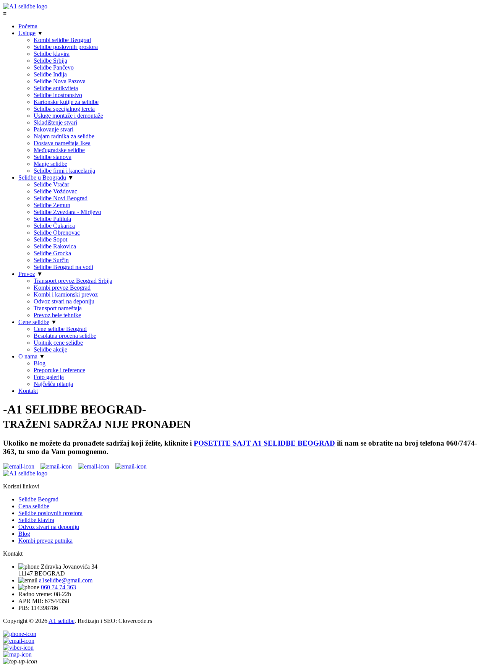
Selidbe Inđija (50, 74)
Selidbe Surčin (51, 260)
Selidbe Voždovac (55, 191)
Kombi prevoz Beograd (62, 287)
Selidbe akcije (50, 349)
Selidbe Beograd (38, 499)
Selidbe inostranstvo (58, 95)
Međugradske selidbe (59, 150)
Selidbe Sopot (50, 239)
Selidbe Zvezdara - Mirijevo (67, 212)
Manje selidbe (50, 164)
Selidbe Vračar (51, 184)
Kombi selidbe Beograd (62, 40)
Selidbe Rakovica (55, 246)
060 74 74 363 (58, 587)
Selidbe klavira (52, 53)
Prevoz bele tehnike (57, 315)
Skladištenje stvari (55, 122)
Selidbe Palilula (52, 219)
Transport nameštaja (58, 308)
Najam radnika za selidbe (64, 136)
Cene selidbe (33, 322)
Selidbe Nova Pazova (60, 81)
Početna (27, 26)
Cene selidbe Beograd (60, 329)
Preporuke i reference (59, 370)
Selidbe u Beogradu (42, 177)
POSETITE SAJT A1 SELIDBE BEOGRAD (264, 443)
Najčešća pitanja (53, 384)
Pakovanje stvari (53, 129)
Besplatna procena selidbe (65, 335)
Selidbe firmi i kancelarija (64, 170)
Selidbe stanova (52, 157)
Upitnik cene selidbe (58, 342)
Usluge (27, 33)
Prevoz (26, 274)
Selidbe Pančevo (54, 67)
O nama (27, 356)
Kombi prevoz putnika (45, 540)
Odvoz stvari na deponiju (64, 301)
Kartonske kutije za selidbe (66, 102)
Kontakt (28, 391)
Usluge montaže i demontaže (68, 115)
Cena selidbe (33, 506)
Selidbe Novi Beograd (60, 198)
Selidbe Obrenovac (57, 232)
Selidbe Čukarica (54, 225)
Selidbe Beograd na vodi (63, 267)
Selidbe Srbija (50, 60)
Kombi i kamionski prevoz (66, 294)
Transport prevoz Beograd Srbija (73, 280)
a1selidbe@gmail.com (65, 580)
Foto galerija (49, 377)
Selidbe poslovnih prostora (66, 47)
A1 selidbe (61, 621)
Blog (39, 363)
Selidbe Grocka (52, 253)
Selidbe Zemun (52, 205)
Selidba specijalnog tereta (64, 108)
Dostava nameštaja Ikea (62, 143)
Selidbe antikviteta (56, 88)
